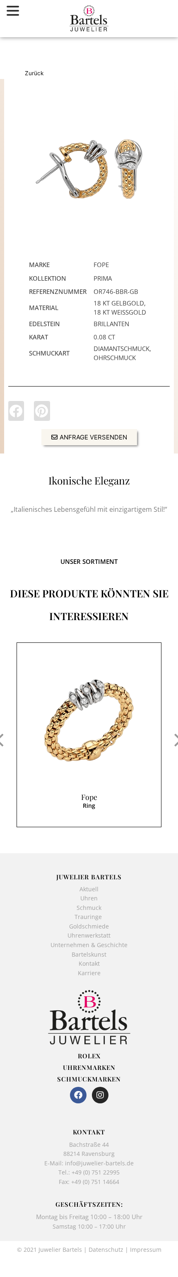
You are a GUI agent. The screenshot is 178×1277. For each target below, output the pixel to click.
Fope (89, 797)
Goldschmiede (89, 926)
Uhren (89, 898)
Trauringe (89, 917)
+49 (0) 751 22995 (96, 1172)
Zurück (34, 73)
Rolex (89, 1056)
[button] (16, 411)
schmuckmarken (89, 1079)
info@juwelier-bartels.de (99, 1163)
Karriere (89, 973)
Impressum (145, 1249)
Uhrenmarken (89, 1067)
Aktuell (89, 889)
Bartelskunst (89, 954)
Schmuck (89, 908)
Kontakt (89, 963)
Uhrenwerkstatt (89, 935)
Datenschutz (106, 1249)
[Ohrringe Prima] (89, 169)
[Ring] (89, 720)
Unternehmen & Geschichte (89, 945)
